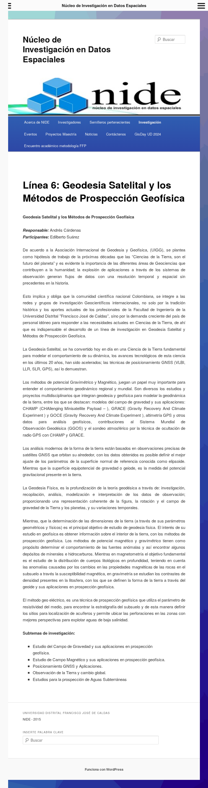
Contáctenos (116, 134)
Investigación (150, 122)
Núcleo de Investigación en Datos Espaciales (67, 49)
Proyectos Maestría (61, 134)
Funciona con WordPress (104, 769)
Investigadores (69, 122)
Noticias (91, 134)
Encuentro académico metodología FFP (55, 145)
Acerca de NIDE (37, 122)
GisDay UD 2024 (148, 134)
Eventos (30, 134)
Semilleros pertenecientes (110, 122)
